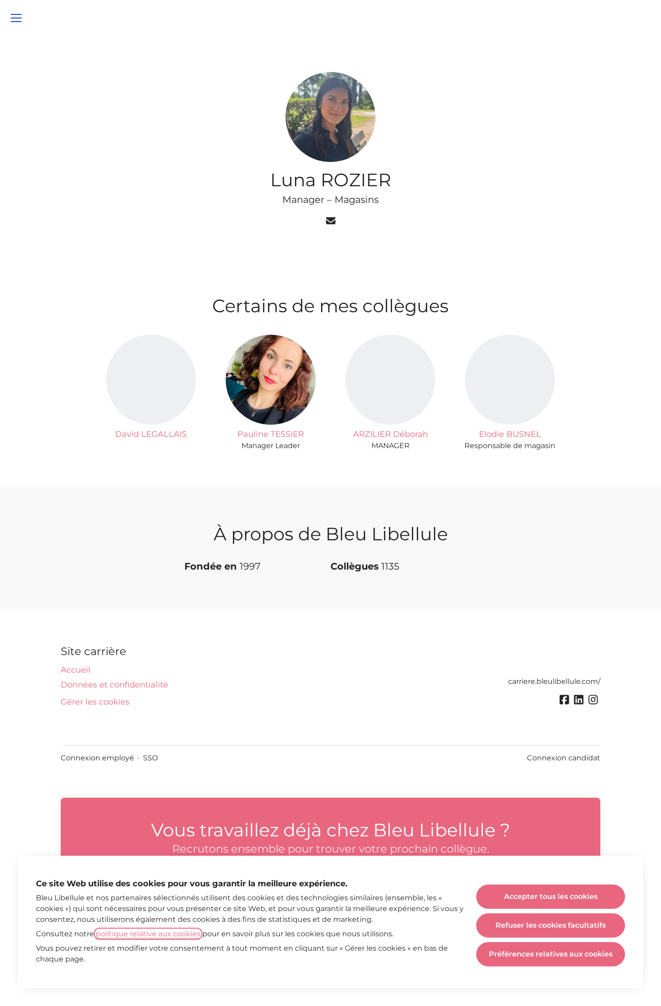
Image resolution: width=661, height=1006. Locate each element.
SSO (150, 758)
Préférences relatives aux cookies (550, 954)
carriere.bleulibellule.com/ (554, 681)
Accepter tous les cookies (551, 896)
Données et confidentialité (114, 685)
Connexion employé (97, 758)
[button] (330, 221)
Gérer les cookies (95, 702)
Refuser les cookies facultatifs (551, 925)
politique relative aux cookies (148, 934)
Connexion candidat (563, 758)
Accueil (75, 670)
